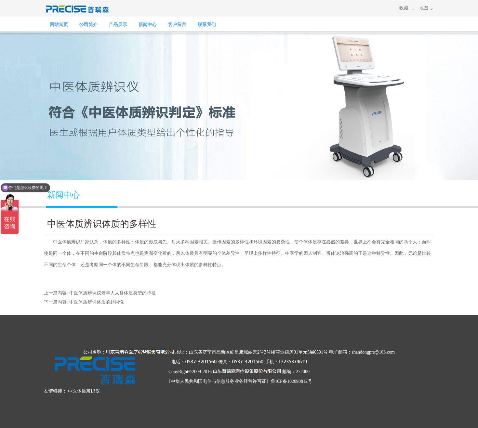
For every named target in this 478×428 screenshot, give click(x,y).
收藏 (403, 8)
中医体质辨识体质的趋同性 (96, 302)
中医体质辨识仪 (84, 391)
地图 (423, 8)
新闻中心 (148, 24)
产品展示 (118, 24)
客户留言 (177, 24)
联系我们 (207, 24)
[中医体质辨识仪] (103, 13)
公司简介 (88, 24)
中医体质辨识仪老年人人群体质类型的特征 (112, 293)
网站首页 (59, 24)
